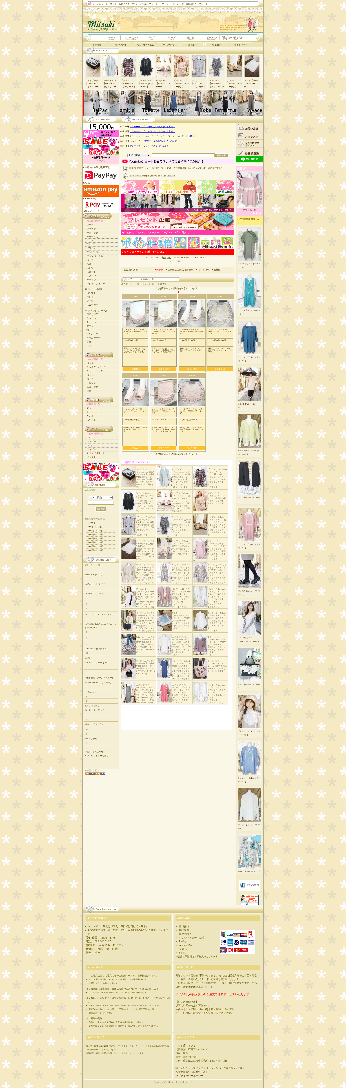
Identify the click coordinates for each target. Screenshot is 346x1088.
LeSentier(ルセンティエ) (96, 648)
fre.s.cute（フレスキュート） (98, 614)
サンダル (91, 296)
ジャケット (92, 228)
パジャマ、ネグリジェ (98, 283)
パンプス (91, 293)
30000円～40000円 (94, 538)
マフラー (91, 326)
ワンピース (92, 252)
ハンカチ (91, 420)
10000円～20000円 (94, 531)
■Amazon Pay (90, 198)
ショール (91, 318)
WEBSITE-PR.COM (94, 752)
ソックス (91, 457)
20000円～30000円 (94, 534)
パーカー (91, 260)
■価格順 (216, 269)
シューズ (134, 284)
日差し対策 (92, 314)
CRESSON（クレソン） (96, 593)
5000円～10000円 (94, 527)
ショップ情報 (120, 44)
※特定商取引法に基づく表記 (192, 1072)
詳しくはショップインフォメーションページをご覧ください (210, 1068)
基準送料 (192, 44)
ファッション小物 (97, 310)
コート (90, 224)
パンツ (90, 268)
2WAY (89, 437)
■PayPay (87, 183)
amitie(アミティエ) (93, 574)
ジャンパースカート (97, 256)
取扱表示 (216, 44)
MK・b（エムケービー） (97, 662)
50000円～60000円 (94, 546)
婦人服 (124, 284)
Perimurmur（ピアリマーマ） (98, 682)
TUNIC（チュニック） (96, 710)
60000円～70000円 (94, 550)
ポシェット (92, 375)
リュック (91, 382)
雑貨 (162, 284)
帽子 (88, 330)
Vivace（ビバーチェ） (95, 724)
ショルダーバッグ (95, 367)
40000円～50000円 (94, 542)
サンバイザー (93, 334)
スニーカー (92, 304)
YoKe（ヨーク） (93, 738)
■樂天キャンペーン (94, 211)
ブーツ (90, 300)
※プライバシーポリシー (189, 1075)
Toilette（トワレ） (93, 706)
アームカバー (93, 337)
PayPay (183, 941)
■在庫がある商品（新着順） (181, 269)
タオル (90, 416)
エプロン (91, 275)
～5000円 (90, 523)
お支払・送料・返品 (144, 44)
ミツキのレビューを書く (96, 755)
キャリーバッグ (94, 371)
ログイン (101, 161)
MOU (87, 658)
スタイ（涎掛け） (95, 453)
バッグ (145, 284)
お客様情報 (95, 44)
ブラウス (91, 248)
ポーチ (90, 379)
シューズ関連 (95, 289)
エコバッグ (92, 386)
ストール (91, 322)
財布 (88, 390)
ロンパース (92, 441)
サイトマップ (240, 44)
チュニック (92, 232)
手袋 (88, 341)
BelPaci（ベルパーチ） (95, 584)
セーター (91, 240)
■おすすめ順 (204, 269)
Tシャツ (90, 244)
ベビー (154, 284)
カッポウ (91, 279)
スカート (91, 271)
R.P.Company (91, 692)
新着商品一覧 (249, 210)
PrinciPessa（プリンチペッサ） (99, 678)
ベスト (90, 264)
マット (90, 408)
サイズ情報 (168, 44)
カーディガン (93, 236)
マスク (90, 345)
